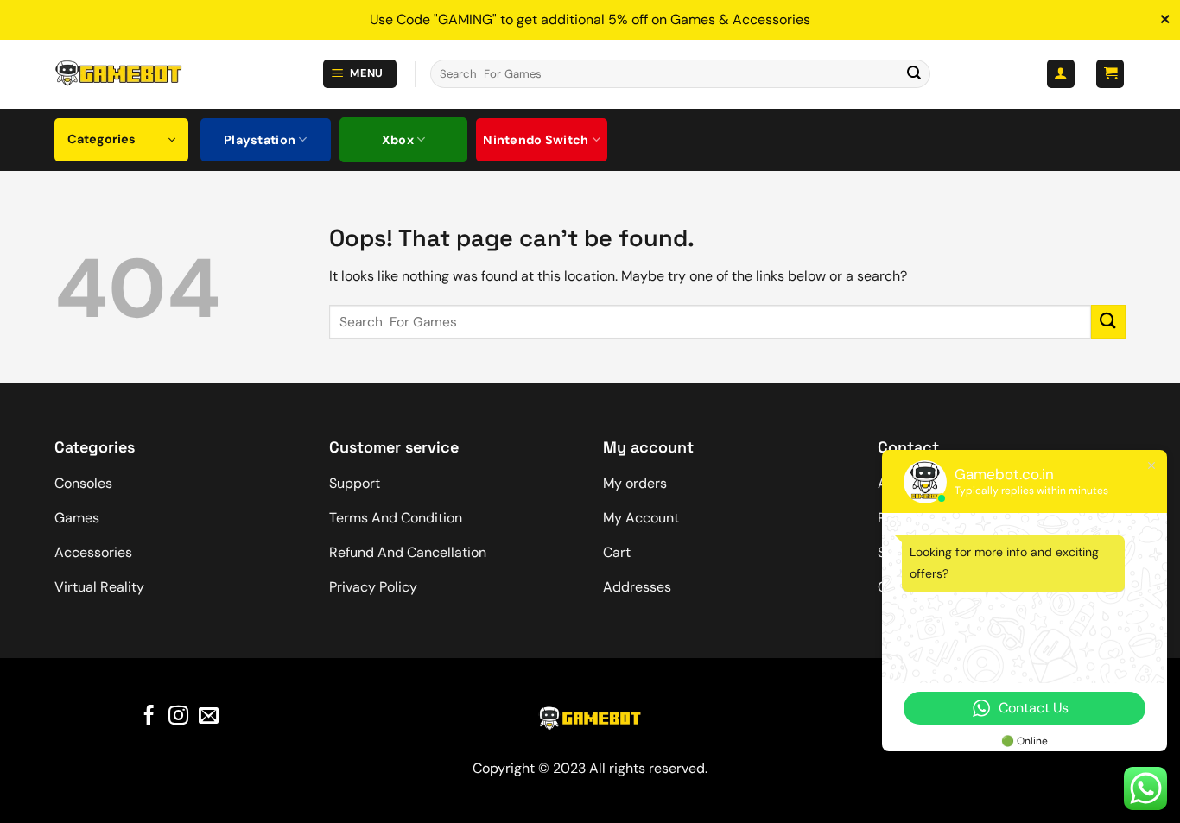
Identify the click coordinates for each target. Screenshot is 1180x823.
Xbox (398, 140)
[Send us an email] (209, 717)
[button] (360, 74)
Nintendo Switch (535, 140)
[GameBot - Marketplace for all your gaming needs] (118, 74)
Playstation (259, 140)
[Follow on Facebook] (149, 717)
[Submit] (914, 74)
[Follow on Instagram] (178, 717)
